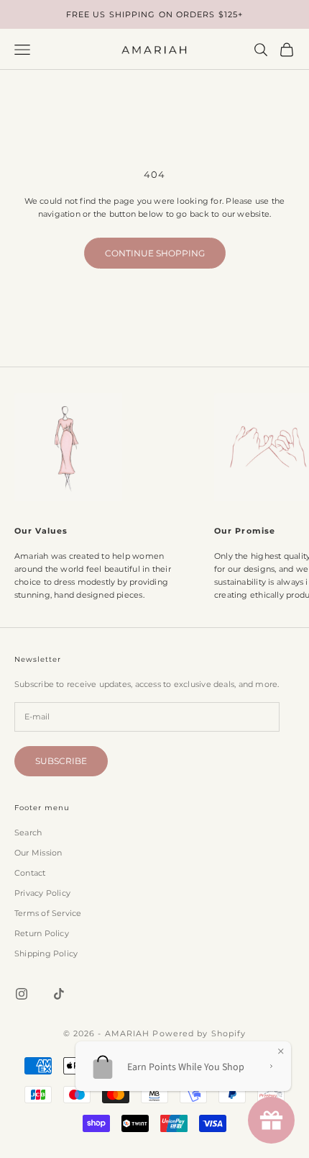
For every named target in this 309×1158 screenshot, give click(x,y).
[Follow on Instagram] (21, 994)
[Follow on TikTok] (59, 994)
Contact (30, 873)
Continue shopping (155, 253)
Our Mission (38, 853)
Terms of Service (48, 913)
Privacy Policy (42, 893)
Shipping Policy (46, 953)
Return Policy (41, 933)
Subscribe (61, 760)
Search (28, 832)
